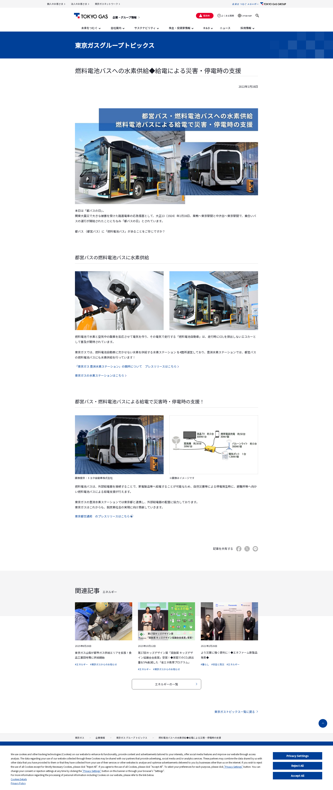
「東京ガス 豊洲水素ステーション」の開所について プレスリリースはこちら (126, 366)
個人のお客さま (55, 3)
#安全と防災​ (217, 664)
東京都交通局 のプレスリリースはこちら (102, 516)
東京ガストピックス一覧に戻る (234, 712)
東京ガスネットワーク (106, 3)
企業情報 (100, 737)
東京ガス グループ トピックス (131, 737)
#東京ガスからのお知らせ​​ (103, 664)
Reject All (297, 765)
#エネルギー (81, 664)
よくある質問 (227, 15)
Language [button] (247, 15)
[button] (257, 15)
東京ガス (79, 737)
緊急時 (206, 15)
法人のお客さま (79, 3)
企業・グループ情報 (125, 17)
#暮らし (205, 664)
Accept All (297, 775)
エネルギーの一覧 (166, 684)
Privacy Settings (298, 756)
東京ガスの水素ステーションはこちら (99, 375)
